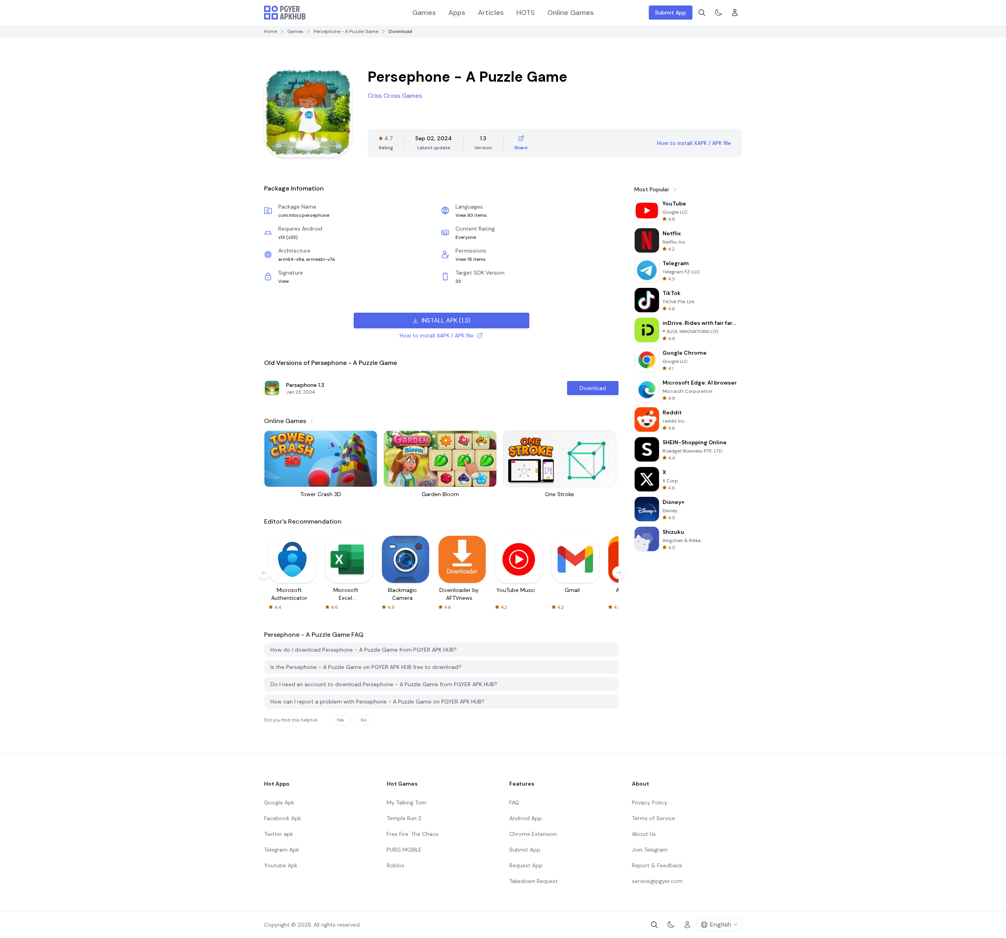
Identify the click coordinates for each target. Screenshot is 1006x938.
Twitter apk (278, 833)
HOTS (525, 12)
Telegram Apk (281, 849)
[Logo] (285, 12)
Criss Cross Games (395, 96)
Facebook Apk (282, 818)
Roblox (395, 865)
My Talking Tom (406, 802)
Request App (526, 865)
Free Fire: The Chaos (413, 833)
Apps (456, 12)
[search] (702, 12)
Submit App (670, 12)
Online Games (570, 12)
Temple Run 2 (404, 818)
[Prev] (264, 572)
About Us (644, 833)
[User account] (735, 12)
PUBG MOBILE (404, 849)
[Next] (618, 572)
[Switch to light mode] (718, 12)
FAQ (514, 802)
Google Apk (279, 802)
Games (424, 12)
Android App (525, 818)
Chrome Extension (533, 833)
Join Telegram (650, 849)
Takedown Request (533, 881)
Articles (491, 12)
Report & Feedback (657, 865)
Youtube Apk (280, 865)
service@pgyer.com (657, 881)
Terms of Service (653, 818)
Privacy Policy (649, 802)
